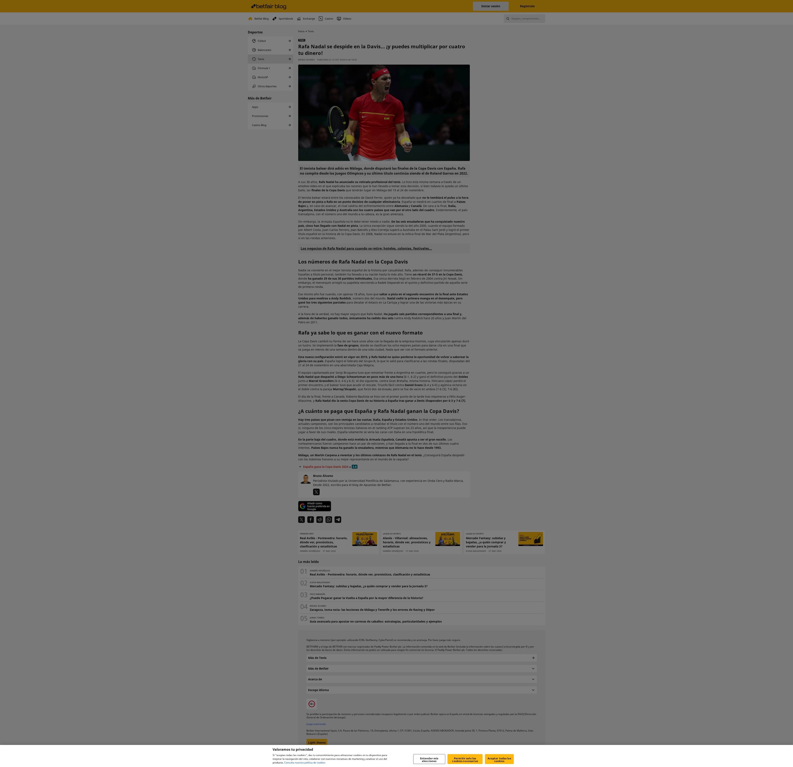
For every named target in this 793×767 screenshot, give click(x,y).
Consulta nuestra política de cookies (304, 762)
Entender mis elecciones (429, 759)
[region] (396, 756)
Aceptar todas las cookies (499, 759)
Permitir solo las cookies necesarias (465, 759)
